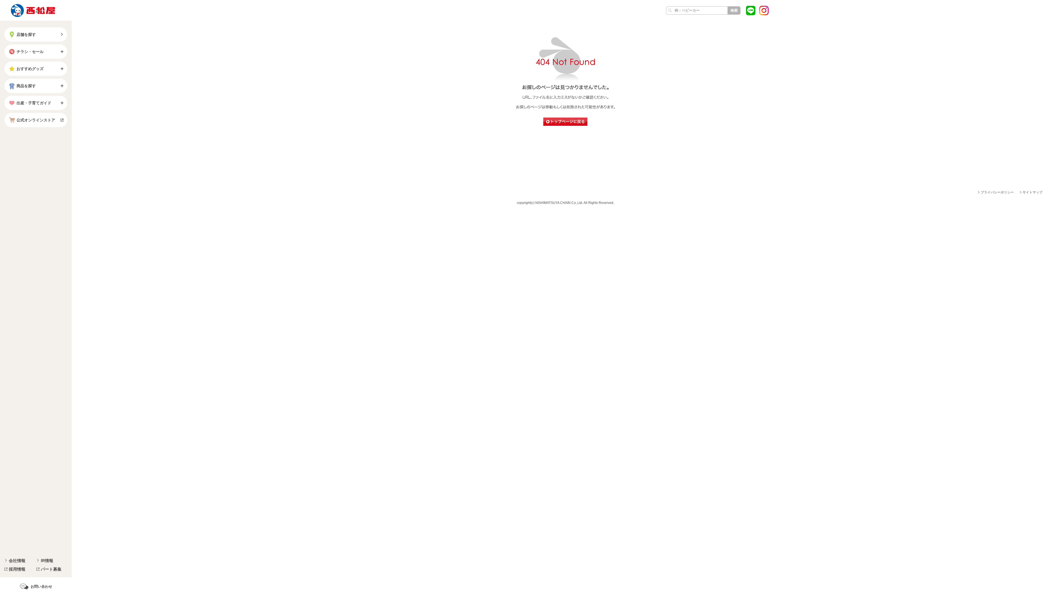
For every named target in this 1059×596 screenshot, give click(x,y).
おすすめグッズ (30, 68)
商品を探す (26, 86)
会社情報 (17, 560)
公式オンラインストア (36, 120)
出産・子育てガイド (34, 103)
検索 (734, 10)
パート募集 (51, 569)
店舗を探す (26, 34)
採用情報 (17, 569)
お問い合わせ (41, 586)
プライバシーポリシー (997, 192)
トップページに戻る (565, 122)
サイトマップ (1032, 192)
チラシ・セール (30, 51)
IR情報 (47, 560)
